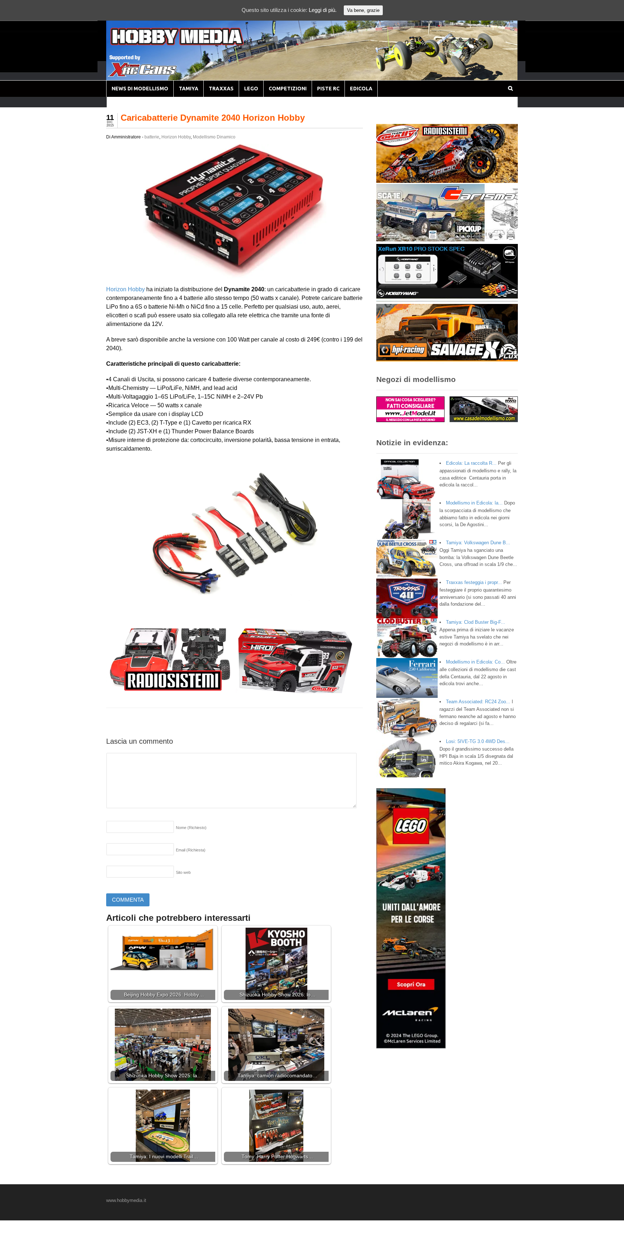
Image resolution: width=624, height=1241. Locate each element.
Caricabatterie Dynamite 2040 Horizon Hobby (213, 118)
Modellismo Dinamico (214, 136)
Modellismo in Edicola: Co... (475, 662)
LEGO (251, 88)
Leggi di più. (323, 10)
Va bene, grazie (363, 10)
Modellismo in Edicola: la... (474, 503)
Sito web (183, 872)
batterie (151, 136)
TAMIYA (188, 88)
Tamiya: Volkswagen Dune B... (478, 542)
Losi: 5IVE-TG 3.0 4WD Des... (478, 741)
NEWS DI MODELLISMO (140, 88)
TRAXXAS (221, 88)
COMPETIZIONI (288, 88)
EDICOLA (361, 88)
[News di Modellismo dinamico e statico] (190, 43)
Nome (191, 827)
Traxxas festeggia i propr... (474, 582)
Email (190, 850)
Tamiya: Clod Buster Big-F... (475, 622)
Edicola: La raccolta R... (471, 463)
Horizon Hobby (176, 136)
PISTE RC (328, 88)
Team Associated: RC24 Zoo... (478, 701)
